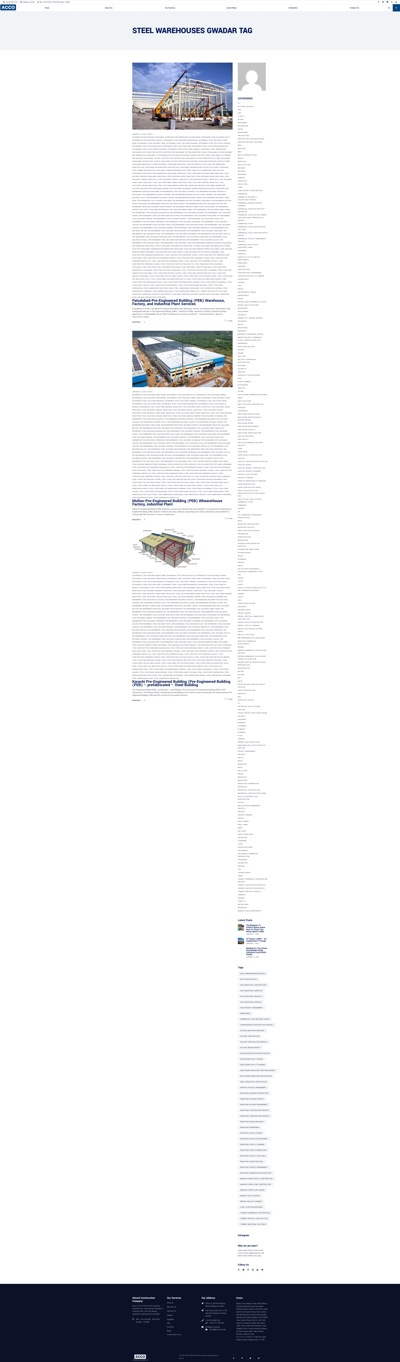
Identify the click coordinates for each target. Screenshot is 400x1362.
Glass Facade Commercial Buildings (253, 395)
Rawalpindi (242, 764)
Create (240, 289)
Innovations (243, 540)
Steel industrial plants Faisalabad (196, 267)
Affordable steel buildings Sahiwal (147, 140)
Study (240, 844)
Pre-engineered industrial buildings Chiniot (166, 204)
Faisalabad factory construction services (179, 161)
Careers (170, 1315)
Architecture (243, 136)
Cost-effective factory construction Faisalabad (163, 152)
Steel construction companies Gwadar (159, 258)
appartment (243, 132)
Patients (241, 716)
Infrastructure (244, 537)
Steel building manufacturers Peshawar (149, 464)
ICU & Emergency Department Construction (250, 516)
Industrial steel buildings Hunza (171, 176)
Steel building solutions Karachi (169, 252)
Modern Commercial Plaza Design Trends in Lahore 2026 (252, 657)
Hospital (241, 458)
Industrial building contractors (254, 1093)
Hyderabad (242, 505)
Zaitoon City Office (256, 1309)
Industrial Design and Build (252, 1122)
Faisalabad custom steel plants (146, 161)
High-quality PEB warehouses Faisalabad (159, 173)
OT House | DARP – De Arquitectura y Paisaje (256, 940)
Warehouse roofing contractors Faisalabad (200, 294)
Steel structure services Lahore (167, 273)
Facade (240, 353)
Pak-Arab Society (242, 1314)
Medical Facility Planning (248, 625)
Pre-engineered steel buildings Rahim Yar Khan (152, 237)
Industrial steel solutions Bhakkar (193, 182)
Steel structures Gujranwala (213, 282)
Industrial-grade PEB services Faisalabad (197, 185)
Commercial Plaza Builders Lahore (255, 1019)
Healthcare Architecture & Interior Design (249, 418)
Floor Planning (244, 382)
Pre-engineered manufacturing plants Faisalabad (193, 207)
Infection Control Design (248, 531)
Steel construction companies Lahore (193, 258)
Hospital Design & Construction (251, 468)
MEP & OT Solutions (246, 635)
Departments (243, 295)
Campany (241, 178)
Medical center (244, 613)
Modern (241, 647)
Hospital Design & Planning (249, 471)
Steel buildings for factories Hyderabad (201, 252)
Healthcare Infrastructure (249, 433)
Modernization (244, 668)
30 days (241, 116)
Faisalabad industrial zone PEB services (185, 164)
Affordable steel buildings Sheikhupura (181, 140)
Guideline (241, 408)
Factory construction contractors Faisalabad (174, 158)
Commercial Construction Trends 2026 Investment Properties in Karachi (252, 217)
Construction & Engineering (250, 273)
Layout (241, 584)
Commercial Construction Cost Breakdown (251, 210)
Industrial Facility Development (254, 1139)
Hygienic (241, 508)
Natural (241, 675)
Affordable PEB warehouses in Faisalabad (182, 137)
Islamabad (242, 559)
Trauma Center (244, 873)
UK (260, 1337)
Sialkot (241, 818)
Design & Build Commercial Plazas (252, 302)
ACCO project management (251, 1008)
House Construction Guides (249, 487)
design (240, 299)
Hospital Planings (245, 478)
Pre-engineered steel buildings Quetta (213, 234)
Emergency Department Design (250, 334)
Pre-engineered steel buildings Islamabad (182, 222)
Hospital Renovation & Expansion (252, 481)
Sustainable (243, 850)
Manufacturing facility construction (256, 1179)
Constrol (242, 266)
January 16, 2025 (139, 134)
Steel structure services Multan (196, 273)
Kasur (240, 566)
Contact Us (171, 1311)
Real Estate (243, 771)
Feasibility (242, 369)
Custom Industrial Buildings (252, 1031)
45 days (241, 119)
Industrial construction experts (254, 1110)
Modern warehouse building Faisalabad (208, 188)
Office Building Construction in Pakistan (251, 685)
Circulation (243, 184)
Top (239, 869)
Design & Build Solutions (248, 305)
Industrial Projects (246, 527)
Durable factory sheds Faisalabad (205, 155)
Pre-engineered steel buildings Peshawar (179, 234)
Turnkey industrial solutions (253, 1224)
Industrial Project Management (254, 1167)
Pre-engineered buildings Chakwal (156, 195)
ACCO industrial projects (251, 996)
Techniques (242, 860)
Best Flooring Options (247, 155)
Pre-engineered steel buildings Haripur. (170, 219)
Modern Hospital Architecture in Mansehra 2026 (252, 663)
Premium (241, 739)
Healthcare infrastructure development (257, 1070)
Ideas (240, 521)
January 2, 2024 (252, 957)
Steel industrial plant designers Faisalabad (161, 267)
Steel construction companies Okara (167, 261)
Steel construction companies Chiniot (181, 255)
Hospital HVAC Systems (247, 474)
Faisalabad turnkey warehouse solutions (173, 170)
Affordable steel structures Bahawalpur (210, 146)
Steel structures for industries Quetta (168, 279)
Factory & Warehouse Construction (247, 361)
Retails (241, 802)
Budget (241, 158)
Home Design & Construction (250, 455)
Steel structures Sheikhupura (211, 492)
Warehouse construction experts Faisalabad (161, 294)
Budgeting (242, 161)
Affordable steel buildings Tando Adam (184, 398)
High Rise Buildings (246, 436)
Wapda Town (251, 1303)
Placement (242, 726)
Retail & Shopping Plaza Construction (248, 798)
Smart (240, 828)
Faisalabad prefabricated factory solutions (199, 167)
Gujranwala (243, 411)
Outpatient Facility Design (249, 706)
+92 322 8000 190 (11, 2)
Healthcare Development (248, 426)
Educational (243, 328)
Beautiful (242, 149)
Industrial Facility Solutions (253, 1156)
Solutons (242, 831)
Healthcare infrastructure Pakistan (256, 1076)
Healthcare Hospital (247, 430)
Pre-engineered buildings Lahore (160, 198)
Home (240, 449)
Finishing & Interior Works (249, 375)
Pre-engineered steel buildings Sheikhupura (166, 240)
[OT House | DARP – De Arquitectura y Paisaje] (241, 941)
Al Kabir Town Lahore (258, 1312)
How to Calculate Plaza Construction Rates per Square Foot (251, 493)
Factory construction (250, 1036)
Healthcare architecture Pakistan (255, 1053)
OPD (239, 697)
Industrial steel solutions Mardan (163, 185)
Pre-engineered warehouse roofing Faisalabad (211, 243)
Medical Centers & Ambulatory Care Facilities (251, 617)
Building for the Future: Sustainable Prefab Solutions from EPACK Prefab (256, 951)
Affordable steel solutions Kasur (147, 146)
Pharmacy (242, 723)
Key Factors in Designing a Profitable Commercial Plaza (250, 570)
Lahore (241, 578)
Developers (242, 308)
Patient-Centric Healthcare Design (252, 713)
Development (243, 312)
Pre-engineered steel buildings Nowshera (204, 231)
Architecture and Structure (250, 142)
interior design (244, 553)
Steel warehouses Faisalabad (186, 288)
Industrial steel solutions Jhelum (147, 416)
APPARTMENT (245, 1013)
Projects (242, 754)
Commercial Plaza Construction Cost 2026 (251, 228)
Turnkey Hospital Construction (254, 1218)
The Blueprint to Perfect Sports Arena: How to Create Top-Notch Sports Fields (255, 928)
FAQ (168, 1323)
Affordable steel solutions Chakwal (214, 143)
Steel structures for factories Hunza (165, 276)
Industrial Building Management (254, 1105)
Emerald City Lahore (257, 1323)
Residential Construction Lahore (252, 793)
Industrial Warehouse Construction (255, 1173)
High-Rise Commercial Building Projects (250, 444)
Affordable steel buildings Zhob (151, 143)
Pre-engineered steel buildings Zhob (176, 243)
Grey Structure (244, 401)
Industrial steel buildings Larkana (147, 410)
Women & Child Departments (250, 911)
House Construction (246, 484)
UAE (256, 1337)
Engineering (243, 343)
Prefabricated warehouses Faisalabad (167, 249)
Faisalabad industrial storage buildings (149, 164)
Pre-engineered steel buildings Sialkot (202, 240)
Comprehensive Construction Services (256, 1025)
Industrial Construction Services (254, 1116)
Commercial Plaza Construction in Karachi (253, 234)
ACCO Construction (248, 979)
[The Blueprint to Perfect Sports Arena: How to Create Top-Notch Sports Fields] (241, 927)
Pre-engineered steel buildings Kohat (187, 225)
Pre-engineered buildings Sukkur (188, 198)
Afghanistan (243, 126)
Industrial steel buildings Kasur (200, 176)
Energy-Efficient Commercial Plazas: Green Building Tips (250, 339)
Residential (242, 787)
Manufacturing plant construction (255, 1184)
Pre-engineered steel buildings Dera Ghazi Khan (159, 216)
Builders (241, 168)
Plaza (240, 736)
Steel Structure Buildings (251, 1207)
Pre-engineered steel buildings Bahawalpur (150, 213)
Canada (245, 1339)
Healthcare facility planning (252, 1065)
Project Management (247, 751)
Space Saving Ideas (245, 834)
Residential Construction (249, 790)
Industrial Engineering (249, 1127)
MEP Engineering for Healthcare (251, 638)
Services (241, 812)
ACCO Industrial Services (250, 1002)
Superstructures (245, 847)
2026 (239, 113)
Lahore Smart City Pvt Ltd (251, 1320)
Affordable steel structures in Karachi (149, 149)
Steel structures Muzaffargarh (164, 285)
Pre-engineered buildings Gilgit (153, 422)
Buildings (242, 171)
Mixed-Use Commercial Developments (247, 642)
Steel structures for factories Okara (199, 276)
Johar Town (240, 1326)
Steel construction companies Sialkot (200, 261)
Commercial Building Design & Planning (250, 204)
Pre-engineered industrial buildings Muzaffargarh (160, 428)
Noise (240, 681)
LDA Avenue (247, 1317)
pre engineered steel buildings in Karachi (177, 192)
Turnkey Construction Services (251, 888)
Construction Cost (174, 1334)
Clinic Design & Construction (250, 191)
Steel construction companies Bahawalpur (150, 467)
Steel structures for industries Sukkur (203, 279)
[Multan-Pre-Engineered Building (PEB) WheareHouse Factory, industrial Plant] (182, 359)
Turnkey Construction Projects (252, 885)
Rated (240, 761)
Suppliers (170, 1319)
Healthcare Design (245, 423)
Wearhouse (242, 908)
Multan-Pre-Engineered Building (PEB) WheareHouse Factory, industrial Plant (177, 502)
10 (239, 103)
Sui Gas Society (242, 1331)
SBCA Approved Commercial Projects (249, 807)
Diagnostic (242, 315)
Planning (241, 732)
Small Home (243, 825)
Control (241, 282)
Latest (150, 134)
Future (241, 391)
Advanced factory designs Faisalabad (148, 137)
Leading (241, 594)
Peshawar (242, 719)
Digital (241, 324)
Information (243, 534)
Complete (242, 254)
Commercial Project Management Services (252, 240)
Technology (243, 863)
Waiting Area (243, 904)
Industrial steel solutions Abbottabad (160, 182)
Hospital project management (253, 1088)
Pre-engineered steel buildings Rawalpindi (191, 237)
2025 (239, 110)
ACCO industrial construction (253, 985)
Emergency (242, 331)
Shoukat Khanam (245, 815)
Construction (244, 269)
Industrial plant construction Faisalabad (196, 173)
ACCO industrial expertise (251, 991)
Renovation (242, 780)
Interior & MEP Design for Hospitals (249, 545)
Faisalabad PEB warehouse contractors (162, 167)
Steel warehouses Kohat (163, 291)
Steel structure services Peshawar (206, 479)
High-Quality (243, 439)
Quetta (241, 758)
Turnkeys (242, 895)
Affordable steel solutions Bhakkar (182, 143)
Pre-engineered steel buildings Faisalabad (198, 216)
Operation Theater (246, 700)
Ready (240, 767)
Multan (241, 671)
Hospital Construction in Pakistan (253, 461)
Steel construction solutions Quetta (177, 264)
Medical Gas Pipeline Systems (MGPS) (250, 630)
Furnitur (241, 388)
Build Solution (244, 165)
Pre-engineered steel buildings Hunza (203, 219)
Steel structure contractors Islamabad (198, 270)
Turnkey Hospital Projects (249, 891)
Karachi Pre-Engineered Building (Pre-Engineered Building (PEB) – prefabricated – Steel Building (181, 683)
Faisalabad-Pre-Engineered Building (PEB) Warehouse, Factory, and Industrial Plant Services (178, 302)
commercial (243, 194)
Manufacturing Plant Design (252, 1190)
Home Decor (243, 452)
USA (263, 1339)
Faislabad (242, 365)
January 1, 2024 (252, 934)
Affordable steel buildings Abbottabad (149, 395)
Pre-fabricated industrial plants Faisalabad (151, 246)
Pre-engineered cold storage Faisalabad (155, 201)
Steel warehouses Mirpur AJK (186, 291)
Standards (242, 841)
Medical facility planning (251, 1201)
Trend (240, 876)
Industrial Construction (248, 524)
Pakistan (241, 710)
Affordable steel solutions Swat (177, 146)
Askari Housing (251, 1326)
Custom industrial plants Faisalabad (201, 152)
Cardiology (242, 181)
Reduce (240, 774)
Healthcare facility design (251, 1059)
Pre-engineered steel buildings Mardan (156, 228)
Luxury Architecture (246, 603)
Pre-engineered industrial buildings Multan (204, 204)
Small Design (243, 821)
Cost (240, 286)
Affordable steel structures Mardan (184, 149)
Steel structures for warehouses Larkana (181, 282)
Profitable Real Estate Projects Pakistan (252, 746)
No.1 (239, 678)
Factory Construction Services (253, 1042)
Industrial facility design (251, 1133)
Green (240, 398)
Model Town (257, 1317)
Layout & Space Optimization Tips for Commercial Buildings (252, 589)
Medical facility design (250, 1196)
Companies (242, 251)
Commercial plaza (245, 224)
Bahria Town (241, 1303)
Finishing (241, 372)
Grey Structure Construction (250, 404)
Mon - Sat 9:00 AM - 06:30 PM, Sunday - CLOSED (55, 2)
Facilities (242, 356)
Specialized (242, 838)
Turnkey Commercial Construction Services (252, 880)
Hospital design (244, 465)
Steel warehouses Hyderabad (219, 495)
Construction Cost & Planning (251, 276)
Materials (242, 607)
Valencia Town (248, 1334)
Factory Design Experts (250, 1048)
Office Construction (246, 690)
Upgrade (241, 898)
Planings (241, 729)
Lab (239, 575)
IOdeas (240, 556)
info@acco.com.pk (28, 2)
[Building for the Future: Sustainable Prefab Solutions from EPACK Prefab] (241, 950)
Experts (241, 350)
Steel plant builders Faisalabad (166, 270)
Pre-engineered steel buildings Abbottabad (211, 210)
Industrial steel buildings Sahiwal (163, 179)
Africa (240, 129)
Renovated (242, 777)
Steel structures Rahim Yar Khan (192, 285)
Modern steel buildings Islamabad (176, 188)
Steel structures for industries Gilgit (212, 482)
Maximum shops (244, 610)
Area (240, 145)
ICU (239, 512)
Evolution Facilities (246, 347)
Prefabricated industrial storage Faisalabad (190, 246)
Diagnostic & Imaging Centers (250, 318)
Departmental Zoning (247, 292)
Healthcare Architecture (248, 414)
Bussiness (242, 174)
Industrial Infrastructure (251, 1161)
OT (239, 703)
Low (239, 600)
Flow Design (243, 385)
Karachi (241, 562)
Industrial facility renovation (253, 1150)
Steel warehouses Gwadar (211, 288)
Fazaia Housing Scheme (257, 1328)
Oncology (242, 694)
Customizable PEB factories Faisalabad (173, 155)
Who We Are (171, 1307)
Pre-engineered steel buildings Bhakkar (187, 213)
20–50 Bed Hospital (246, 106)
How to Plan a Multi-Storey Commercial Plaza (250, 500)
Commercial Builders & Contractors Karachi (247, 198)
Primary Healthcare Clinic (249, 742)
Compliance (242, 263)
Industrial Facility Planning (252, 1144)
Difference (242, 321)
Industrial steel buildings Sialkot (193, 179)
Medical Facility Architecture (250, 622)
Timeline (241, 866)
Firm (239, 378)
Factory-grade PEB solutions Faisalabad (213, 158)
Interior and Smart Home (248, 549)
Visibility (241, 901)
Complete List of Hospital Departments (249, 258)
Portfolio (170, 1327)
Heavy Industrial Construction (253, 1082)
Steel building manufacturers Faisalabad (201, 249)
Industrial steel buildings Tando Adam (148, 413)
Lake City (254, 1306)
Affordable (242, 123)
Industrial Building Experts (252, 1099)
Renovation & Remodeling (248, 784)
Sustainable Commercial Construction (248, 855)
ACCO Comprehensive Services (252, 974)
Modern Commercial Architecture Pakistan (252, 651)
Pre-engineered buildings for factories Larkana (192, 195)
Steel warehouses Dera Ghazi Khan (158, 288)
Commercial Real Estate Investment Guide (248, 246)
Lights (240, 597)
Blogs (169, 1331)
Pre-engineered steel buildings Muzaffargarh (167, 231)
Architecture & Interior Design (251, 139)
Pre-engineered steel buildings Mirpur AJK (192, 228)
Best (240, 152)
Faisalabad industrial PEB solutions (214, 161)
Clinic (240, 187)
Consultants (243, 279)
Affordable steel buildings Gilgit (215, 137)
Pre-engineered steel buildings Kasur (155, 225)
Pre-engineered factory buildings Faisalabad (191, 201)
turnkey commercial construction (255, 1213)
